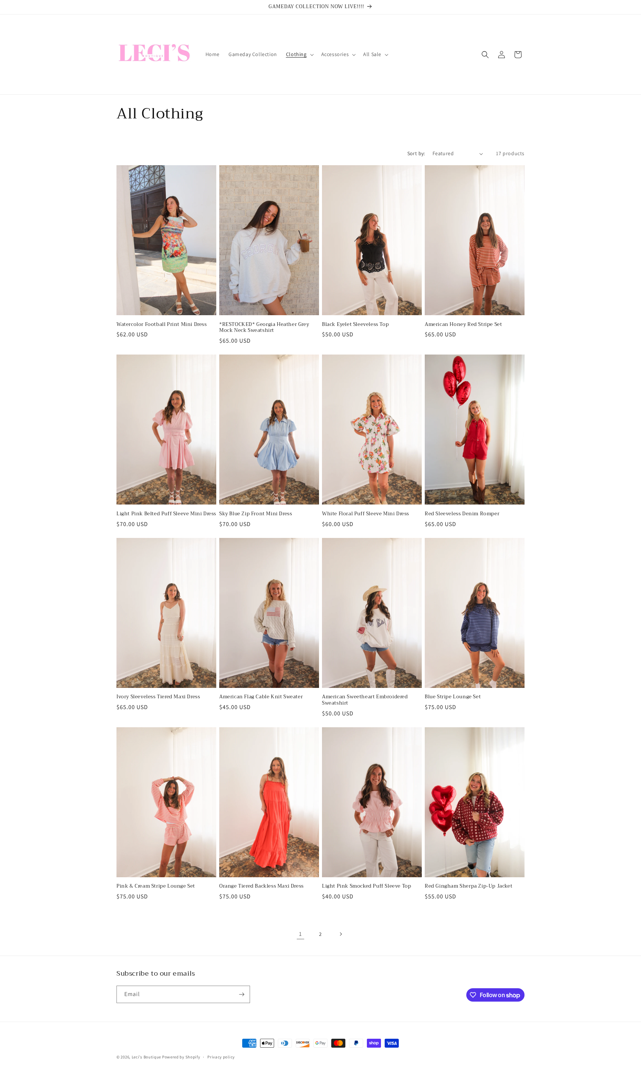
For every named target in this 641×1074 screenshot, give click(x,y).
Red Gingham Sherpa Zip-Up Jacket (468, 886)
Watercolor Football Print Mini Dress (161, 324)
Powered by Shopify (181, 1057)
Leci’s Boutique (146, 1057)
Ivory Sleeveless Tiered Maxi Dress (158, 697)
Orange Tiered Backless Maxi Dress (261, 886)
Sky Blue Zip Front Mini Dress (255, 514)
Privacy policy (221, 1057)
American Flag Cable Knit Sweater (261, 697)
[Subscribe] (241, 994)
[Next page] (340, 934)
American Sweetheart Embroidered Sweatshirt (365, 700)
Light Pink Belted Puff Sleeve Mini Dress (166, 514)
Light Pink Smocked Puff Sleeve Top (366, 886)
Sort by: (416, 153)
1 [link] (300, 934)
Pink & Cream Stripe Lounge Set (155, 886)
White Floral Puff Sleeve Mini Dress (365, 514)
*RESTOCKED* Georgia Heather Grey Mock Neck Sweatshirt (264, 327)
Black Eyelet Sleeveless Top (355, 324)
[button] (299, 54)
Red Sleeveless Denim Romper (462, 514)
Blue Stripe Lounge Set (453, 697)
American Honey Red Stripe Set (463, 324)
